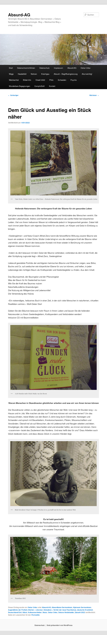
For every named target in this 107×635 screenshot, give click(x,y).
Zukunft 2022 (80, 612)
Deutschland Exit (15, 612)
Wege (11, 74)
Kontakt (52, 86)
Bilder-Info (27, 80)
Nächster (94, 95)
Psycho (73, 80)
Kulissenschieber (35, 612)
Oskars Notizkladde (66, 612)
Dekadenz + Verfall (51, 610)
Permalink (35, 615)
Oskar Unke (85, 68)
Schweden (62, 80)
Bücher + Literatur (35, 610)
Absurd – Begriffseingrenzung (65, 74)
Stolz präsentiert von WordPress (59, 625)
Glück (24, 612)
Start (11, 68)
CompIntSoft (39, 86)
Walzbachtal (14, 80)
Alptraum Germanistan (82, 607)
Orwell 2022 (40, 80)
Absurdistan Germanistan (62, 607)
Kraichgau (45, 74)
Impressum (58, 68)
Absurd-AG (19, 15)
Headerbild (22, 74)
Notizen (34, 74)
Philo (51, 80)
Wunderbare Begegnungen (19, 86)
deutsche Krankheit (85, 610)
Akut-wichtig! (87, 74)
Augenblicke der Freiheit (17, 610)
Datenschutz (44, 68)
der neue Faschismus (67, 610)
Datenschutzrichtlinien (26, 68)
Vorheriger (13, 95)
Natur (45, 612)
